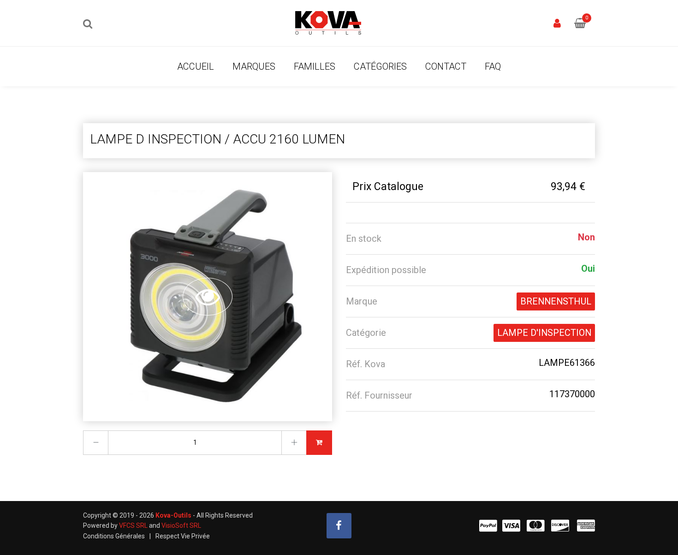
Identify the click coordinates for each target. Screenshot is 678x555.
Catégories (380, 66)
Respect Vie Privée (182, 536)
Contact (445, 66)
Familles (314, 66)
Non (586, 237)
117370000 (572, 394)
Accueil (195, 66)
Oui (588, 268)
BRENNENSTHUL (555, 301)
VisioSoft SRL (181, 525)
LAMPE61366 (567, 362)
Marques (253, 66)
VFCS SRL (133, 525)
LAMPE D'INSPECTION (544, 332)
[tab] (470, 239)
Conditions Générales (114, 536)
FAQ (493, 66)
